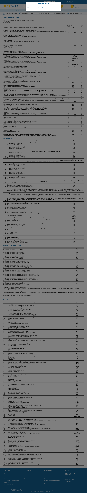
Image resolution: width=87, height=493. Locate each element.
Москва (29, 7)
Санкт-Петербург (43, 7)
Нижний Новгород (54, 7)
